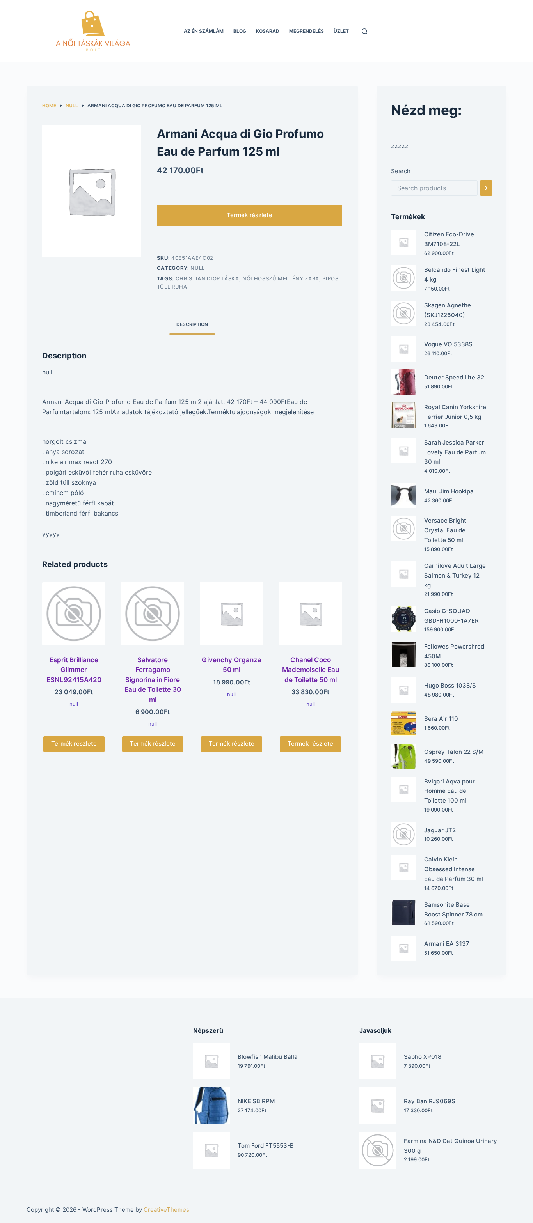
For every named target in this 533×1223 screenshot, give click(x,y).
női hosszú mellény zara (280, 278)
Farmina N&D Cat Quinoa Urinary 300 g (450, 1145)
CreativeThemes (166, 1209)
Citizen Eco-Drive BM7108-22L (449, 239)
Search (400, 171)
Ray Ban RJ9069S (429, 1101)
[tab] (192, 324)
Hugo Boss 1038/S (450, 685)
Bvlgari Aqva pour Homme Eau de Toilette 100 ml (449, 791)
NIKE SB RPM (256, 1101)
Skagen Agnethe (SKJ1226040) (447, 310)
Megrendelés (306, 31)
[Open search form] (365, 31)
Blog (239, 31)
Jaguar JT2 (440, 830)
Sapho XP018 (422, 1056)
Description (192, 324)
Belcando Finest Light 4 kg (454, 274)
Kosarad (267, 31)
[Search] (486, 188)
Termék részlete (249, 215)
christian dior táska (207, 278)
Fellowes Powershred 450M (454, 651)
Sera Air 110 (441, 718)
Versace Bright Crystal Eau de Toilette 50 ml (445, 530)
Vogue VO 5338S (448, 344)
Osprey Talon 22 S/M (453, 751)
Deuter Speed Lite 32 (454, 377)
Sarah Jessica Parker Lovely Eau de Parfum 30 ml (455, 452)
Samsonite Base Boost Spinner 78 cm (453, 909)
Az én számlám (204, 31)
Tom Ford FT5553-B (266, 1145)
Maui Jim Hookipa (449, 491)
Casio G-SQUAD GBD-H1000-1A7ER (451, 615)
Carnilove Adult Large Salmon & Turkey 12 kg (455, 575)
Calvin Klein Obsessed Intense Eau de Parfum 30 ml (453, 869)
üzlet (341, 31)
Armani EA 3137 (446, 943)
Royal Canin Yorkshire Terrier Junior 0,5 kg (455, 411)
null (197, 268)
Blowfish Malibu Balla (268, 1056)
